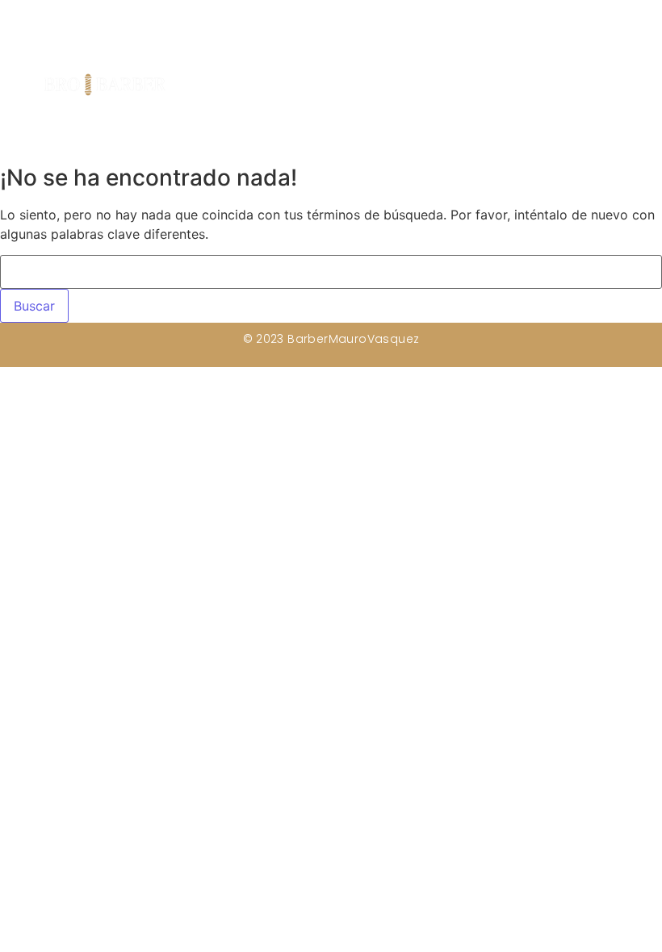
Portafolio (543, 87)
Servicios (416, 87)
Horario (478, 87)
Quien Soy (346, 87)
